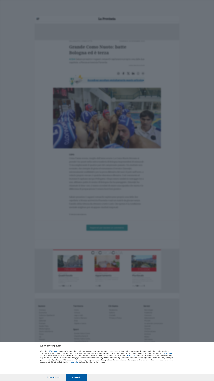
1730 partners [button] (54, 351)
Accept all (76, 377)
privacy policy (74, 362)
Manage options (53, 377)
